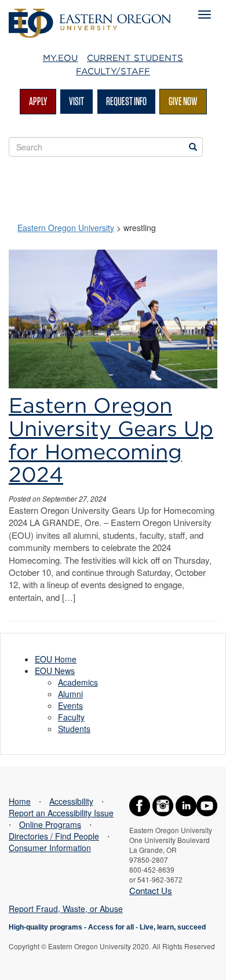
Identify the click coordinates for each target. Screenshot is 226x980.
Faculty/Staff (113, 71)
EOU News (55, 670)
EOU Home (55, 659)
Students (74, 728)
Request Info (126, 101)
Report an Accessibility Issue (61, 813)
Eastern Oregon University (65, 227)
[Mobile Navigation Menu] (204, 14)
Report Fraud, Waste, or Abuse (66, 908)
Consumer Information (50, 847)
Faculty (71, 717)
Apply (38, 101)
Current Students (135, 58)
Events (70, 705)
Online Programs (50, 824)
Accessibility (71, 801)
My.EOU (60, 58)
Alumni (70, 694)
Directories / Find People (54, 836)
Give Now (183, 101)
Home (20, 801)
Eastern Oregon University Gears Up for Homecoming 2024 (111, 439)
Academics (78, 682)
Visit (76, 101)
